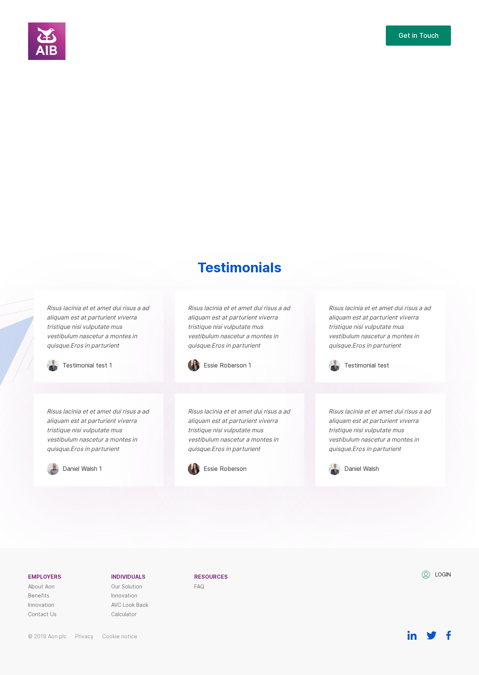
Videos (288, 50)
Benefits (38, 596)
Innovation (41, 605)
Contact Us (42, 614)
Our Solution (126, 587)
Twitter (431, 635)
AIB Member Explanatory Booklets (323, 77)
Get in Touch (419, 35)
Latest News (296, 63)
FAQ (332, 35)
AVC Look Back (129, 605)
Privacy (84, 636)
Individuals (128, 577)
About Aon (41, 587)
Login (368, 35)
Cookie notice (119, 636)
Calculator (124, 614)
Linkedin (412, 635)
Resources (294, 35)
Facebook (448, 635)
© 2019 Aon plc (47, 636)
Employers (44, 577)
